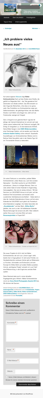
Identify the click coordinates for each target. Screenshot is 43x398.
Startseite (6, 17)
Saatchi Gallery (8, 292)
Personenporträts (9, 215)
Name (10, 349)
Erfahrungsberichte (21, 22)
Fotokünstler (30, 290)
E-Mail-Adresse (13, 360)
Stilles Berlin (29, 206)
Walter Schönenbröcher (29, 292)
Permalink (19, 295)
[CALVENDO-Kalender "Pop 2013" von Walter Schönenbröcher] (21, 232)
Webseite (19, 97)
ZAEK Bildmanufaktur (10, 293)
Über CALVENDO (18, 17)
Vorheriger (7, 28)
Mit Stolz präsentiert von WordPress (21, 394)
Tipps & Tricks (8, 22)
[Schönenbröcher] (21, 71)
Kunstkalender (9, 206)
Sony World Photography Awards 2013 (23, 281)
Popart (37, 290)
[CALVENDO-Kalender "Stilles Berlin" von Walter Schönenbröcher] (21, 157)
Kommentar (11, 322)
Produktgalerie (30, 17)
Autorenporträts (8, 290)
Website (9, 371)
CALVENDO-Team (34, 49)
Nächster (36, 28)
